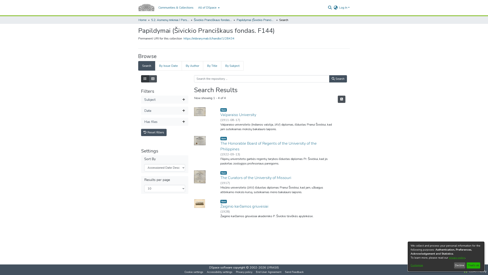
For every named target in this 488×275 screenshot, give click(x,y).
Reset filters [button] (155, 132)
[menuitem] (208, 7)
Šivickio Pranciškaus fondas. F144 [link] (213, 20)
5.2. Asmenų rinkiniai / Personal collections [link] (170, 20)
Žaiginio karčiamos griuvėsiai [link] (244, 206)
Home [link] (142, 20)
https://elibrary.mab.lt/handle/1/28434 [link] (209, 38)
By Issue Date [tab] (168, 66)
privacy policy (457, 258)
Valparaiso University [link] (238, 114)
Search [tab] (146, 66)
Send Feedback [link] (294, 272)
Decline (459, 265)
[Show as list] (145, 78)
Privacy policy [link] (244, 272)
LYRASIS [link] (273, 267)
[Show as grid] (153, 78)
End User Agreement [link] (268, 272)
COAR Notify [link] (477, 271)
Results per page (157, 180)
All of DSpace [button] (207, 8)
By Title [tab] (212, 66)
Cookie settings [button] (194, 272)
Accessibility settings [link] (219, 272)
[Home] (146, 7)
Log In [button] (343, 8)
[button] (329, 7)
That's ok (473, 265)
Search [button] (339, 79)
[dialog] (446, 256)
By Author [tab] (192, 66)
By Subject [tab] (232, 66)
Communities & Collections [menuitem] (175, 8)
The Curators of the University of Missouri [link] (255, 177)
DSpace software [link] (220, 267)
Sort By (150, 159)
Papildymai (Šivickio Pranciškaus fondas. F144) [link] (256, 20)
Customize (417, 265)
